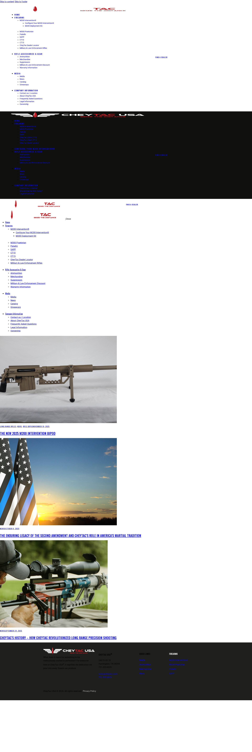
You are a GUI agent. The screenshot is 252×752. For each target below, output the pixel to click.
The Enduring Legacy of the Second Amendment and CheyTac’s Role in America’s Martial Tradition (70, 535)
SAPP (171, 673)
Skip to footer (21, 1)
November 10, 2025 (41, 426)
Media (142, 660)
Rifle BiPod (28, 426)
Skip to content (7, 1)
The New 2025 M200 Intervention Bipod (27, 433)
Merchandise (145, 669)
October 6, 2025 (11, 528)
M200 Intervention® (178, 660)
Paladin (172, 669)
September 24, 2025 (13, 630)
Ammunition (145, 664)
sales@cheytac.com (108, 674)
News (19, 426)
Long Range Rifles (8, 426)
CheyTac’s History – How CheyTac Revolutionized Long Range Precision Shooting (58, 637)
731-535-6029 (105, 677)
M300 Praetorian (177, 664)
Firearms (173, 653)
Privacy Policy (89, 691)
